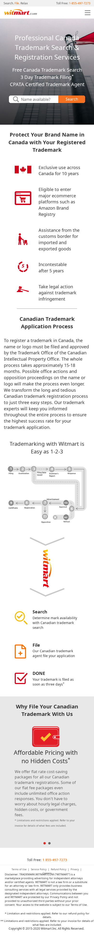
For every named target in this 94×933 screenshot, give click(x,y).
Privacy (75, 869)
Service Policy (39, 869)
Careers (47, 873)
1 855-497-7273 (54, 860)
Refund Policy (58, 869)
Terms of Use (19, 869)
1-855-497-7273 (79, 3)
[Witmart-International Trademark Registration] (20, 13)
